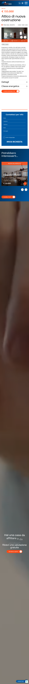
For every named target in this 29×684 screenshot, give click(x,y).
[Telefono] (19, 3)
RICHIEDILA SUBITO (13, 551)
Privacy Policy (12, 137)
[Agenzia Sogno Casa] (6, 3)
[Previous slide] (21, 37)
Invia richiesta (14, 142)
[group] (14, 34)
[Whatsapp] (22, 3)
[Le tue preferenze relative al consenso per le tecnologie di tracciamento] (26, 681)
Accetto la (10, 137)
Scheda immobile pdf (9, 91)
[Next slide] (25, 37)
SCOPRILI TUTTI (7, 197)
